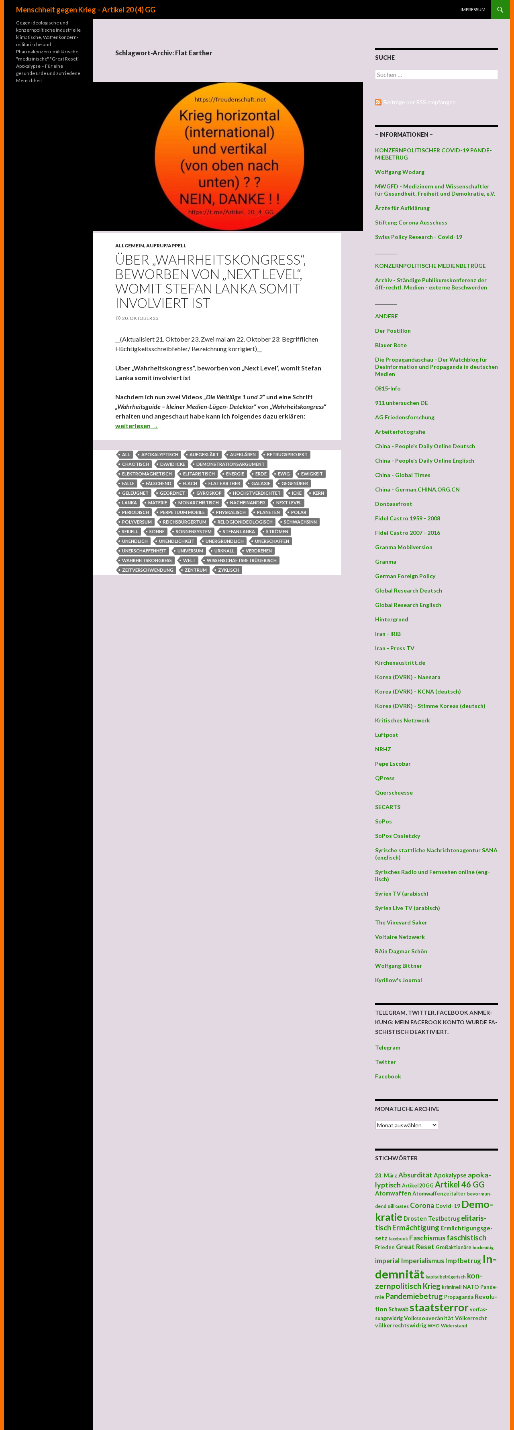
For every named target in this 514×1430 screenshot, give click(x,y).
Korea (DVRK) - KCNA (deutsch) (418, 691)
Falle (128, 483)
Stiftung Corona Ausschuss (411, 222)
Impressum (473, 9)
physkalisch (231, 512)
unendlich (135, 541)
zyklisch (228, 569)
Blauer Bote (391, 345)
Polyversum (137, 521)
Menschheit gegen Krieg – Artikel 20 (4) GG (85, 9)
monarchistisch (198, 502)
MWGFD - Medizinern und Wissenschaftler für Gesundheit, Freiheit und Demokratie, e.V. (435, 190)
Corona (422, 1205)
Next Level (289, 502)
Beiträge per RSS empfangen (419, 102)
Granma (385, 561)
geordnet (172, 493)
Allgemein (129, 246)
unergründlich (225, 541)
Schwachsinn (300, 521)
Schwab (398, 1309)
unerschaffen (272, 541)
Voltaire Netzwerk (400, 936)
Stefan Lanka (239, 531)
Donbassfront (393, 503)
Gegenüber (294, 483)
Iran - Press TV (394, 648)
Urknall (224, 550)
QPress (385, 778)
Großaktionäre (453, 1247)
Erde (261, 473)
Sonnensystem (194, 531)
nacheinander (247, 502)
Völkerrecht (471, 1318)
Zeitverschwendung (147, 569)
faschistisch (466, 1237)
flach (190, 483)
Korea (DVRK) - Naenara (408, 677)
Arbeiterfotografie (400, 431)
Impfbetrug (463, 1260)
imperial (387, 1260)
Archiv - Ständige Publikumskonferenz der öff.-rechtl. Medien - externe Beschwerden (431, 284)
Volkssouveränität (429, 1318)
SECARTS (387, 806)
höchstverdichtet (257, 493)
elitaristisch (199, 473)
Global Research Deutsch (408, 590)
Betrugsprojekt (287, 454)
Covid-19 (447, 1205)
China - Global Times (402, 474)
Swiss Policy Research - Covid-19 (418, 236)
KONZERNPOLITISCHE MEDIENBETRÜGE (430, 265)
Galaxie (260, 483)
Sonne (157, 531)
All (126, 454)
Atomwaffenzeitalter (439, 1193)
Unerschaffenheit (144, 550)
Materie (157, 502)
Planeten (268, 512)
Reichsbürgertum (184, 521)
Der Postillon (393, 330)
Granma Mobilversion (403, 547)
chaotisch (135, 464)
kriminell (451, 1287)
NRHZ (383, 749)
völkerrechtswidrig (400, 1325)
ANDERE (386, 316)
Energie (235, 473)
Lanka (129, 502)
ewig (284, 473)
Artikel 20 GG (418, 1186)
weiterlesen (136, 425)
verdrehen (259, 550)
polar (298, 512)
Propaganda (458, 1297)
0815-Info (388, 388)
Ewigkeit (312, 473)
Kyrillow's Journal (398, 980)
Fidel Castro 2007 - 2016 (407, 532)
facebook (398, 1238)
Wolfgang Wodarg (399, 171)
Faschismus (427, 1238)
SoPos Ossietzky (397, 835)
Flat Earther (224, 483)
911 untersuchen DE (401, 402)
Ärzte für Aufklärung (402, 207)
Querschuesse (394, 792)
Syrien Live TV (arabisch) (407, 907)
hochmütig (483, 1247)
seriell (130, 531)
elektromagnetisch (147, 473)
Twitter (385, 1061)
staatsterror (439, 1307)
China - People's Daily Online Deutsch (425, 446)
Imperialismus (422, 1260)
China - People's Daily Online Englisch (424, 460)
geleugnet (135, 493)
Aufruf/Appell (166, 246)
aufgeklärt (204, 454)
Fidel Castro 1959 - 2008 (407, 518)
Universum (190, 550)
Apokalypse (450, 1175)
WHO (434, 1325)
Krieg (432, 1286)
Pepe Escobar (393, 763)
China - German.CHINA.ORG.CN (417, 489)
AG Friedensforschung (404, 417)
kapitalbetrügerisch (446, 1276)
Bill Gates (398, 1206)
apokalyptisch (159, 454)
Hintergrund (391, 619)
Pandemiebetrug (414, 1296)
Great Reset (415, 1246)
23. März (386, 1175)
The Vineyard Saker (401, 922)
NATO (471, 1287)
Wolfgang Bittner (398, 965)
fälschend (158, 483)
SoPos (383, 821)
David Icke (172, 464)
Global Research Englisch (408, 604)
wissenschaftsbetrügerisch (242, 560)
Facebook (388, 1076)
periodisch (135, 512)
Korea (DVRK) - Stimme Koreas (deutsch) (430, 705)
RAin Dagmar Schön (401, 951)
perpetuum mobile (182, 512)
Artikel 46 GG (460, 1184)
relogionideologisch (245, 521)
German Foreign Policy (405, 575)
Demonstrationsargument (230, 464)
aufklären (243, 454)
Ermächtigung (415, 1227)
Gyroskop (209, 493)
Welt (189, 560)
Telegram (387, 1047)
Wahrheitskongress (147, 560)
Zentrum (196, 569)
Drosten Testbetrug (432, 1218)
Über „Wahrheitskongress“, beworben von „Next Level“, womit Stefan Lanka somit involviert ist (210, 281)
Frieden (385, 1247)
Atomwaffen (393, 1193)
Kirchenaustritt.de (400, 662)
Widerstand (454, 1325)
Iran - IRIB (388, 633)
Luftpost (386, 734)
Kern (318, 493)
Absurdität (415, 1175)
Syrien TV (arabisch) (401, 893)
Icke (297, 493)
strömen (277, 531)
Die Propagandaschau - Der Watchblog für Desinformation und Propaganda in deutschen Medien (436, 366)
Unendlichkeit (176, 541)
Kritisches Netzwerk (402, 720)
